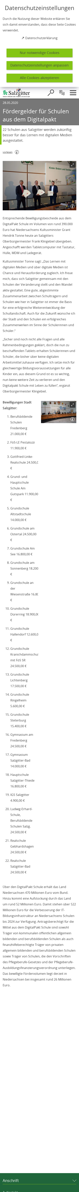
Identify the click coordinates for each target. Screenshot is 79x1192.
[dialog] (39, 43)
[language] (62, 93)
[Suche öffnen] (51, 93)
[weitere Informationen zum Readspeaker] (17, 152)
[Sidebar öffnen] (73, 93)
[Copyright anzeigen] (71, 205)
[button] (39, 185)
